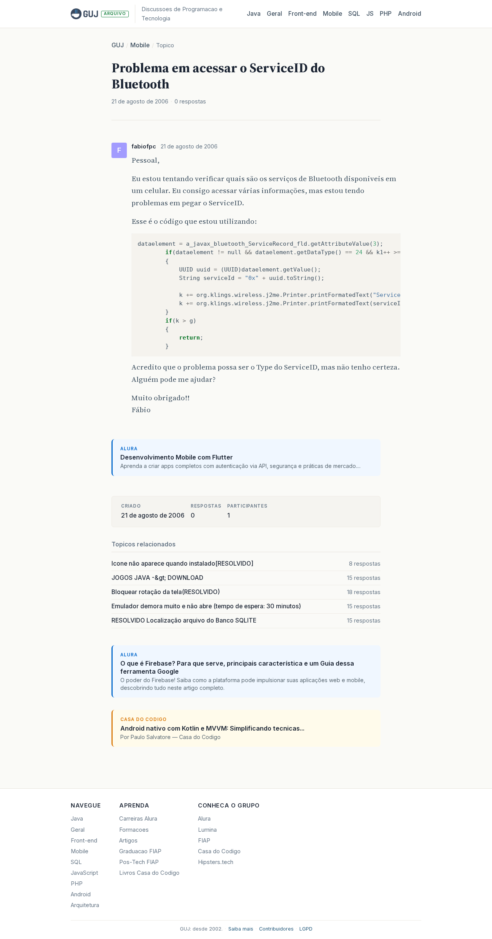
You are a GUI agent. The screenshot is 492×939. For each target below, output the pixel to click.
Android (409, 13)
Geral (274, 13)
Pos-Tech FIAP (139, 862)
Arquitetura (85, 905)
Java (254, 13)
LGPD (305, 929)
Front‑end (302, 13)
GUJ (117, 45)
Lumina (207, 829)
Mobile (332, 13)
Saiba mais (240, 929)
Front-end (84, 840)
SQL (354, 13)
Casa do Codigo (219, 851)
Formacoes (134, 829)
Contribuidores (276, 929)
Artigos (128, 840)
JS (370, 13)
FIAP (204, 840)
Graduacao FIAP (140, 851)
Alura (204, 818)
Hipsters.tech (215, 862)
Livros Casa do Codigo (149, 872)
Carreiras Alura (138, 818)
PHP (386, 13)
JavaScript (84, 872)
